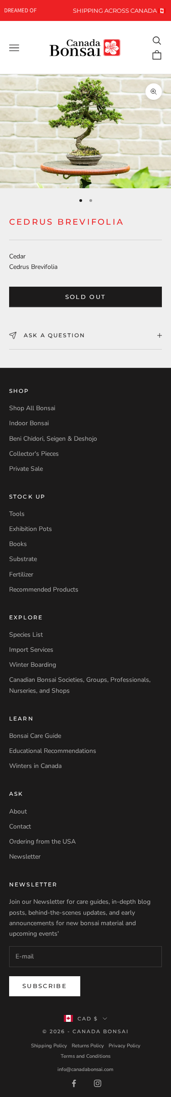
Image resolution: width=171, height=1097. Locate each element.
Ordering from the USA (42, 841)
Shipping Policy (49, 1045)
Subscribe (44, 985)
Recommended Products (43, 589)
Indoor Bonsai (29, 423)
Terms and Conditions (85, 1056)
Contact (20, 826)
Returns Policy (88, 1045)
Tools (17, 514)
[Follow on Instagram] (97, 1083)
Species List (26, 634)
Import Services (31, 649)
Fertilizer (21, 574)
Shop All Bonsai (32, 408)
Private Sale (26, 468)
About (18, 811)
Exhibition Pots (30, 529)
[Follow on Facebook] (73, 1083)
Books (18, 544)
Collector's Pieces (34, 453)
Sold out (85, 296)
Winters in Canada (35, 766)
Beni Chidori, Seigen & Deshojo (53, 438)
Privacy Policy (124, 1045)
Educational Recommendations (52, 751)
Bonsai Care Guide (35, 735)
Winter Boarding (32, 664)
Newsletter (25, 856)
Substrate (23, 559)
